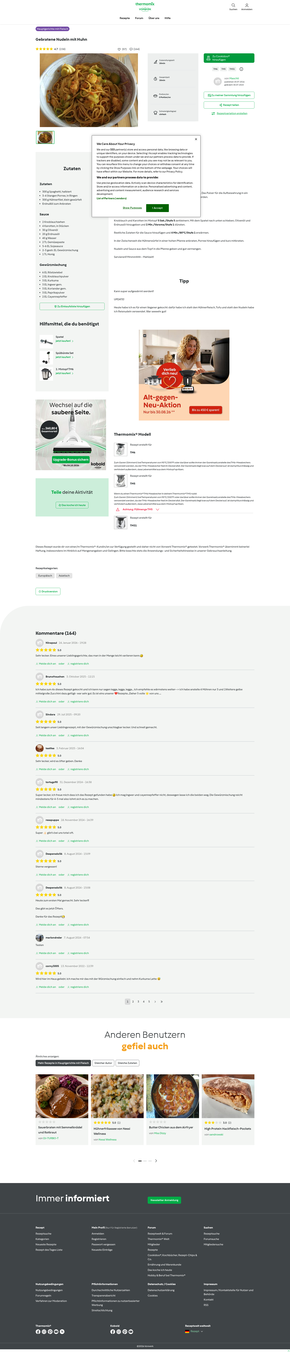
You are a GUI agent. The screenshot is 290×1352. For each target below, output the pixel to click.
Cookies (153, 1295)
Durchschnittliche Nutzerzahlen (111, 1290)
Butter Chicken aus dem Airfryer (171, 1127)
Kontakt (208, 1299)
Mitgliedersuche (213, 1244)
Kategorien (42, 1239)
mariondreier (54, 937)
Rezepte (153, 1249)
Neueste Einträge (102, 1249)
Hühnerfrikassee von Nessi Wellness (112, 1131)
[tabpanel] (145, 1119)
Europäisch (45, 575)
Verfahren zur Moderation (51, 1301)
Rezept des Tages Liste (49, 1249)
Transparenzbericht (103, 1295)
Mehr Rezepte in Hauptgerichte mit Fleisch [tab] (63, 1063)
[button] (233, 7)
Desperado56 (54, 853)
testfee (50, 748)
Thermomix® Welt (158, 1239)
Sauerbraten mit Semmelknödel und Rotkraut (60, 1129)
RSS (206, 1305)
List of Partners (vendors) (112, 198)
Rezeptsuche (43, 1233)
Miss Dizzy (160, 1133)
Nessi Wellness (107, 1139)
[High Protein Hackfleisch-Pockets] (228, 1096)
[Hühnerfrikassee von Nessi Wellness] (117, 1096)
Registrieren (99, 1239)
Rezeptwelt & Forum (160, 1233)
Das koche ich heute (160, 1270)
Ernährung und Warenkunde (164, 1264)
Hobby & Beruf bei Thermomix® (166, 1275)
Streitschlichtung (102, 1310)
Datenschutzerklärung (161, 1290)
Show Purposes (132, 207)
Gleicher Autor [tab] (103, 1063)
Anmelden (98, 1233)
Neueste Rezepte (46, 1244)
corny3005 (52, 966)
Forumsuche (211, 1239)
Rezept (40, 1227)
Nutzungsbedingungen (49, 1290)
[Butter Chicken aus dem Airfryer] (172, 1096)
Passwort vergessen (103, 1244)
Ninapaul (51, 642)
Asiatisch (64, 575)
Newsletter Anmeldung (164, 1200)
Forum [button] (139, 18)
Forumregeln (43, 1295)
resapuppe (52, 820)
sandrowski (216, 1134)
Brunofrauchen (55, 676)
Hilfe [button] (168, 18)
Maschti (234, 78)
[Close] (196, 139)
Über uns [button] (154, 18)
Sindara (50, 714)
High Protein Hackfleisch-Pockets (227, 1129)
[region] (146, 176)
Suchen (208, 1227)
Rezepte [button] (125, 18)
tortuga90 (52, 782)
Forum (152, 1227)
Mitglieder (154, 1244)
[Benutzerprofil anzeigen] (218, 81)
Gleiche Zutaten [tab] (127, 1063)
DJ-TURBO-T (51, 1138)
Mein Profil (114, 1227)
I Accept (157, 208)
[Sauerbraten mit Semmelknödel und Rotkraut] (62, 1096)
